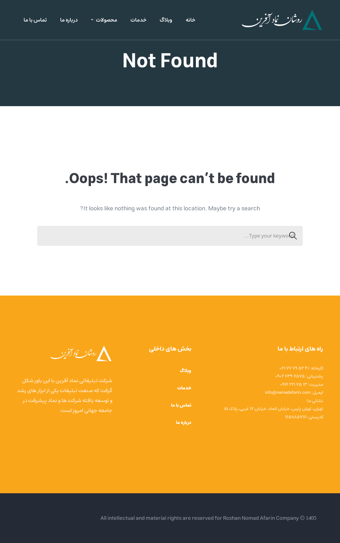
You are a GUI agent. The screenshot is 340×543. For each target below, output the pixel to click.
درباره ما (183, 423)
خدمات (184, 388)
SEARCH (292, 235)
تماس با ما (181, 405)
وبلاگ (185, 371)
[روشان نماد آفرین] (281, 20)
